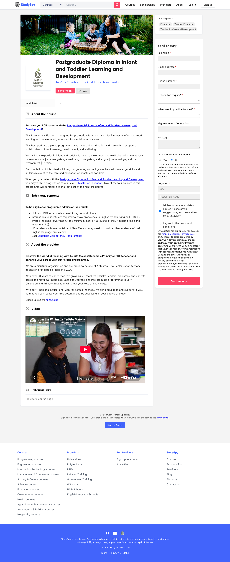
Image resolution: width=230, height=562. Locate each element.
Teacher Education (184, 24)
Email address (172, 66)
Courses (130, 4)
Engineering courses (29, 464)
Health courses (26, 499)
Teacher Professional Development (178, 29)
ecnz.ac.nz (52, 299)
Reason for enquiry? (175, 95)
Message (163, 137)
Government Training (79, 479)
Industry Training (77, 474)
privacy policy (189, 234)
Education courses (28, 489)
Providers (165, 4)
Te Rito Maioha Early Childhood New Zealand (89, 82)
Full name (169, 52)
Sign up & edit (115, 425)
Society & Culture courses (32, 479)
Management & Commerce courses (38, 474)
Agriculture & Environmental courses (38, 504)
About (180, 4)
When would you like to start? (179, 109)
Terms (104, 553)
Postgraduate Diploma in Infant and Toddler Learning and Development (102, 179)
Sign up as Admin (127, 459)
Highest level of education (173, 123)
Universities (74, 459)
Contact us (173, 484)
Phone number (172, 80)
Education (165, 24)
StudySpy (172, 452)
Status (126, 553)
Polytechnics (74, 464)
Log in (192, 4)
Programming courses (30, 459)
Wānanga (72, 484)
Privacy (115, 553)
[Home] (25, 4)
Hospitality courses (28, 514)
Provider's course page (39, 398)
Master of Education (90, 183)
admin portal (163, 418)
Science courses (27, 484)
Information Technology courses (36, 469)
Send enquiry (65, 90)
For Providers (125, 452)
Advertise (122, 464)
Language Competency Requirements (60, 235)
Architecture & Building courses (35, 509)
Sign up (208, 4)
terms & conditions (171, 234)
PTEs (70, 469)
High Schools (75, 489)
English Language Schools (82, 494)
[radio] (160, 160)
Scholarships (147, 4)
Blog (169, 474)
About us (172, 479)
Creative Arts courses (30, 494)
